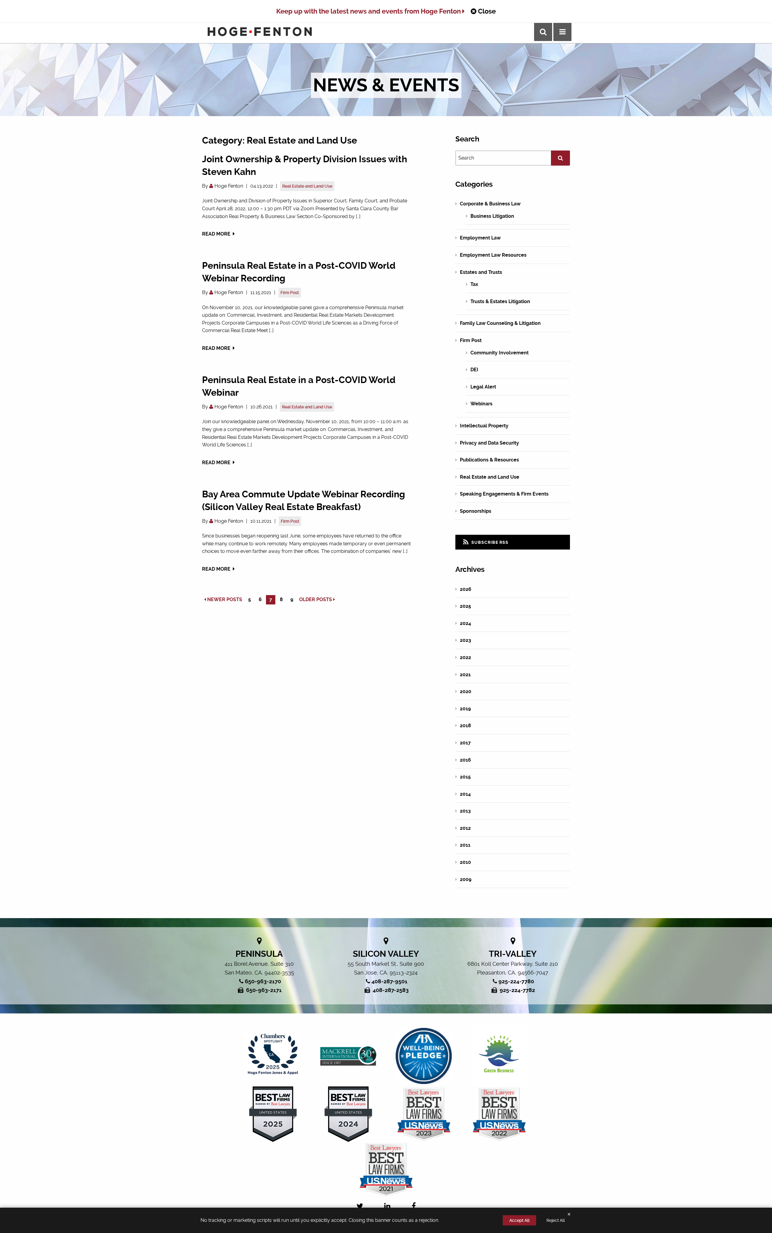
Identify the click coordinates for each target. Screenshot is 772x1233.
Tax (474, 284)
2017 (465, 743)
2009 (465, 879)
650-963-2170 (263, 981)
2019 (465, 709)
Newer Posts (224, 599)
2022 (465, 657)
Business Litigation (492, 216)
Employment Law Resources (493, 255)
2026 (465, 589)
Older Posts (316, 599)
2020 (465, 691)
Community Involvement (499, 353)
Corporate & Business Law (490, 204)
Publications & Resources (489, 460)
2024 (465, 623)
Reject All (555, 1220)
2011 (465, 845)
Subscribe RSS (489, 542)
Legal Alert (483, 387)
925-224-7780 (516, 981)
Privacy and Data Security (489, 443)
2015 (465, 777)
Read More (217, 234)
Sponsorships (475, 511)
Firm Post (289, 292)
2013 (465, 811)
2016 (465, 760)
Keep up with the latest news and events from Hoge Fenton (369, 11)
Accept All (519, 1220)
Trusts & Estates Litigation (500, 301)
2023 (465, 640)
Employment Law (480, 238)
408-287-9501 (389, 981)
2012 (465, 828)
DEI (474, 369)
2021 (465, 674)
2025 (465, 606)
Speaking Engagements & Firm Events (504, 494)
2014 (465, 794)
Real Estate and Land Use (307, 186)
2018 (465, 725)
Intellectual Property (484, 426)
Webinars (481, 404)
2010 (465, 862)
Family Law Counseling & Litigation (500, 323)
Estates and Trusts (481, 272)
